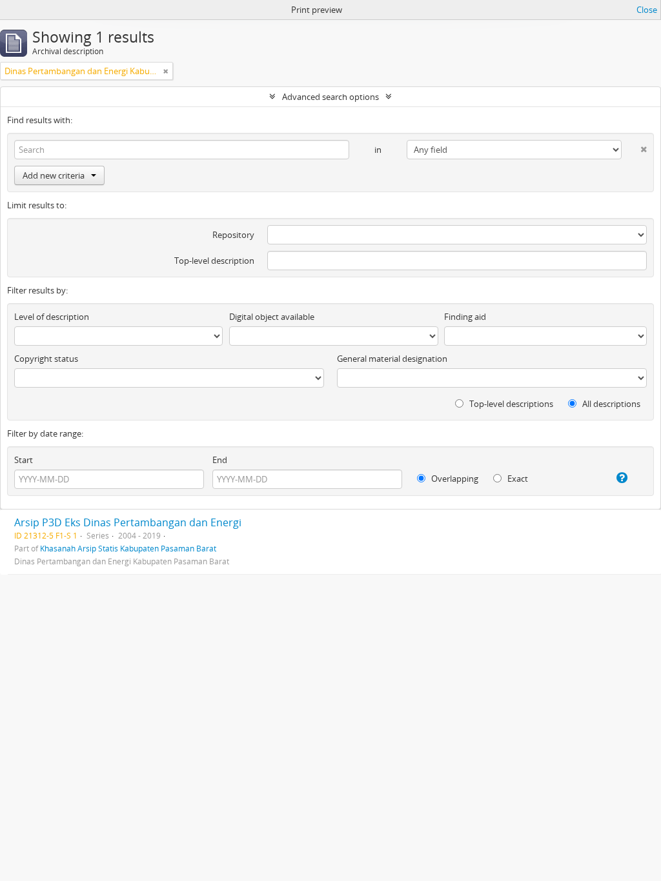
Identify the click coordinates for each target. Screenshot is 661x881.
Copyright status (46, 358)
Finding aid (465, 316)
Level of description (51, 316)
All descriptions (610, 404)
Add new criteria (54, 175)
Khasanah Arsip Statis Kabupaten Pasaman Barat (128, 548)
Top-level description (214, 260)
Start (23, 460)
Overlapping (453, 478)
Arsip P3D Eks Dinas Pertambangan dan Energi (127, 522)
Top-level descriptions (510, 404)
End (219, 460)
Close (646, 9)
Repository (233, 235)
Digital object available (271, 316)
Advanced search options (330, 97)
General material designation (392, 358)
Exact (516, 478)
